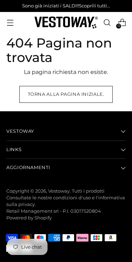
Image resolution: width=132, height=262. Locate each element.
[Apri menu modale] (10, 22)
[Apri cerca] (107, 22)
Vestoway (59, 191)
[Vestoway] (66, 23)
